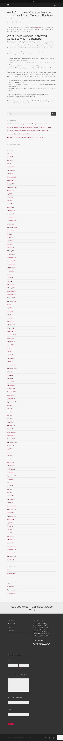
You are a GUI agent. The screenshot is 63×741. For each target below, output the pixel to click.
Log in (8, 583)
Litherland (38, 27)
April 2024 (10, 244)
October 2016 (11, 512)
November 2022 (11, 294)
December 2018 (11, 432)
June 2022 (10, 311)
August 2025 (10, 190)
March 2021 (10, 355)
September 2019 (11, 402)
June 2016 (10, 526)
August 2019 (10, 405)
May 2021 (9, 351)
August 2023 (10, 271)
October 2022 (11, 298)
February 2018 (11, 465)
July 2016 (9, 523)
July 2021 (9, 348)
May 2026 (9, 160)
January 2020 (11, 388)
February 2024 (11, 251)
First (9, 668)
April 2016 (9, 533)
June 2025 (10, 197)
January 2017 (10, 502)
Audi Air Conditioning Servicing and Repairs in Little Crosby (23, 134)
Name (10, 660)
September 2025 (11, 187)
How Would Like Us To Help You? (17, 675)
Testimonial (11, 624)
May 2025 (9, 200)
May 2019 (9, 415)
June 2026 (10, 157)
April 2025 (9, 204)
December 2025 (11, 177)
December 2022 (11, 291)
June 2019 (10, 412)
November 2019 (11, 395)
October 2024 (11, 224)
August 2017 (10, 479)
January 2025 (10, 214)
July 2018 (9, 449)
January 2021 (10, 361)
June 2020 (10, 375)
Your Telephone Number (15, 697)
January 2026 (10, 173)
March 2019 (10, 422)
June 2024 (10, 237)
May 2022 (9, 314)
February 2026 (11, 170)
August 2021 (10, 345)
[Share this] (12, 22)
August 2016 (10, 519)
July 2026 (9, 153)
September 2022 (12, 301)
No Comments (23, 18)
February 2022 (11, 325)
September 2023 (12, 267)
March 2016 (10, 536)
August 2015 (10, 559)
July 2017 (9, 482)
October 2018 (11, 439)
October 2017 (11, 472)
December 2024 (11, 217)
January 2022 (10, 328)
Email (9, 709)
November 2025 (11, 180)
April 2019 (9, 418)
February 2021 (11, 358)
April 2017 (9, 492)
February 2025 (11, 210)
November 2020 (11, 365)
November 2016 (11, 509)
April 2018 (9, 459)
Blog (8, 570)
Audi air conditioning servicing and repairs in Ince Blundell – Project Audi (27, 130)
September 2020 (12, 368)
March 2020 (10, 382)
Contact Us (11, 630)
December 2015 (11, 546)
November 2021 (11, 335)
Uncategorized (15, 18)
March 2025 (10, 207)
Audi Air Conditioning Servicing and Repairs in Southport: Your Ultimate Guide (29, 127)
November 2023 (11, 261)
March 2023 (10, 284)
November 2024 (11, 220)
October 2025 (11, 184)
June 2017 (10, 486)
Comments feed (11, 590)
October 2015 (11, 553)
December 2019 (11, 392)
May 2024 (10, 241)
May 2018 (9, 455)
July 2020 (9, 372)
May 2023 (9, 281)
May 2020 (10, 378)
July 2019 (9, 408)
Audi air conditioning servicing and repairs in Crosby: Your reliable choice (27, 124)
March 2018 (10, 462)
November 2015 (11, 549)
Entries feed (10, 586)
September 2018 (12, 442)
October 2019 (11, 398)
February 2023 (11, 288)
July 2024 (9, 234)
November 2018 (11, 435)
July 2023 (9, 274)
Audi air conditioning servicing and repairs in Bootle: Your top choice (26, 137)
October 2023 (11, 264)
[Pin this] (20, 22)
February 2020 (11, 385)
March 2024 (10, 247)
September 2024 (12, 227)
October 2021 (11, 338)
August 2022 (10, 304)
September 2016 (11, 516)
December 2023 (11, 257)
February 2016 (11, 539)
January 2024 (11, 254)
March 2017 (10, 496)
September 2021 (11, 341)
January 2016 (10, 543)
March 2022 (10, 321)
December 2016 (11, 506)
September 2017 (11, 476)
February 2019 (11, 425)
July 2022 (9, 308)
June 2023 (10, 278)
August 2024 (10, 231)
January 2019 (10, 429)
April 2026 (9, 163)
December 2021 (11, 331)
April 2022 (9, 318)
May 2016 (9, 529)
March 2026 (10, 167)
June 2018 (10, 452)
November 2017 (11, 469)
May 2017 (9, 489)
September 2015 (11, 556)
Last (20, 668)
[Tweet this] (16, 22)
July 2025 (9, 194)
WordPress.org (11, 593)
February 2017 (11, 499)
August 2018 (10, 445)
